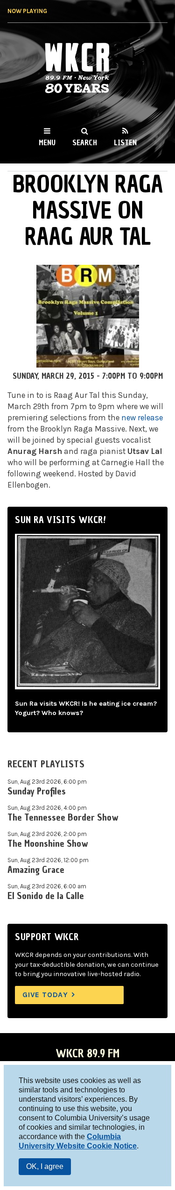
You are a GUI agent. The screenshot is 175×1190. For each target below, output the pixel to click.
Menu (47, 142)
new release (142, 417)
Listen (125, 142)
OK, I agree (44, 1166)
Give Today (45, 994)
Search (84, 142)
